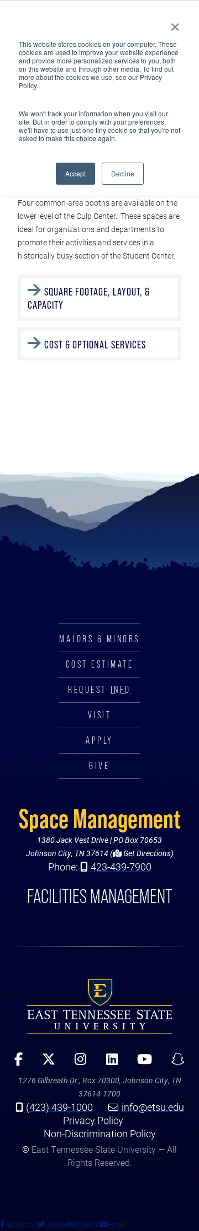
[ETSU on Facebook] (15, 1062)
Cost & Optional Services (95, 344)
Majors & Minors (99, 638)
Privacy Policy (93, 1120)
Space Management (100, 819)
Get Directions (146, 853)
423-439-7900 (121, 866)
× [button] (175, 23)
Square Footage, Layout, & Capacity (89, 298)
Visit (100, 715)
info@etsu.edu (153, 1107)
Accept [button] (75, 173)
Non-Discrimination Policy (100, 1133)
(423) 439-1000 (59, 1107)
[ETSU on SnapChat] (174, 1062)
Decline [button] (122, 173)
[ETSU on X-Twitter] (45, 1062)
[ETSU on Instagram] (76, 1062)
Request (99, 689)
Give (99, 765)
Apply (99, 740)
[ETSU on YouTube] (140, 1062)
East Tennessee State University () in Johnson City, (99, 1006)
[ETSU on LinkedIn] (107, 1062)
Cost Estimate (100, 664)
